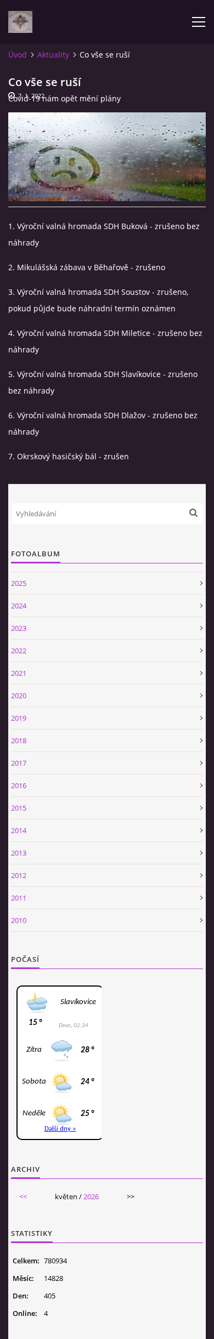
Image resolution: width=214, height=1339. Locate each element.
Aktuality (53, 54)
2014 (18, 830)
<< (23, 1196)
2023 (18, 628)
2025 (18, 583)
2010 (18, 920)
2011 (18, 898)
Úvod (17, 54)
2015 (18, 808)
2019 (18, 718)
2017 (18, 763)
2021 (18, 673)
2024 (18, 606)
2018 (18, 740)
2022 (18, 651)
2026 (91, 1196)
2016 (18, 785)
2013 (18, 853)
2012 (18, 875)
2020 (18, 695)
